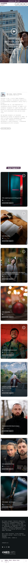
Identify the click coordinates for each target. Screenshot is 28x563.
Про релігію (6, 236)
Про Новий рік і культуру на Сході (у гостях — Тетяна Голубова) (13, 273)
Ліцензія (4, 527)
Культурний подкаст (13, 38)
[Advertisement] (14, 78)
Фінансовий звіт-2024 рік (11, 526)
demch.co (14, 537)
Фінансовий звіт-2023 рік (19, 525)
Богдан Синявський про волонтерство (10, 387)
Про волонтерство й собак (10, 426)
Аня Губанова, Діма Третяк (13, 49)
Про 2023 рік (6, 312)
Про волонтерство (8, 464)
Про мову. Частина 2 (8, 502)
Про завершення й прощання (11, 198)
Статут (22, 526)
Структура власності (9, 523)
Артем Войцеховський (9, 350)
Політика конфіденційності (16, 527)
